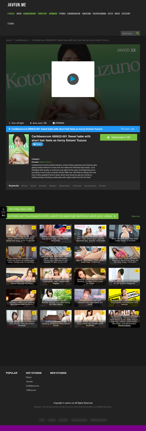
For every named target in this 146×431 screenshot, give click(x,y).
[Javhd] (17, 5)
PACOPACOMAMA (99, 13)
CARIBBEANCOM (73, 13)
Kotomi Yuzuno (45, 162)
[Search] (137, 33)
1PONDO (62, 13)
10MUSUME (86, 13)
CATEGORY (126, 13)
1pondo (29, 381)
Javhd (8, 40)
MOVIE (117, 13)
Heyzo (29, 377)
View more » (137, 216)
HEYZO (110, 13)
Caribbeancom (21, 40)
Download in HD (120, 137)
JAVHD (19, 13)
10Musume (31, 390)
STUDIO (11, 23)
